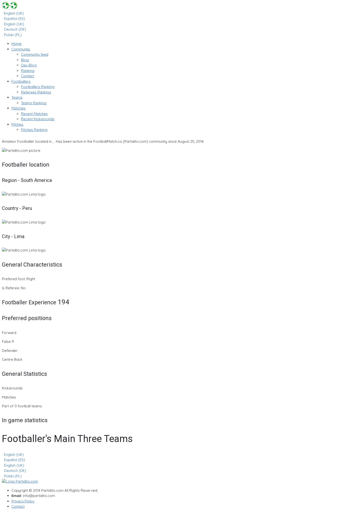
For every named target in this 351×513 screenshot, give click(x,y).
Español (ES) (14, 18)
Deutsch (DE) (14, 29)
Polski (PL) (12, 35)
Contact (18, 506)
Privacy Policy (22, 501)
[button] (20, 49)
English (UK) (13, 13)
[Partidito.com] (9, 7)
